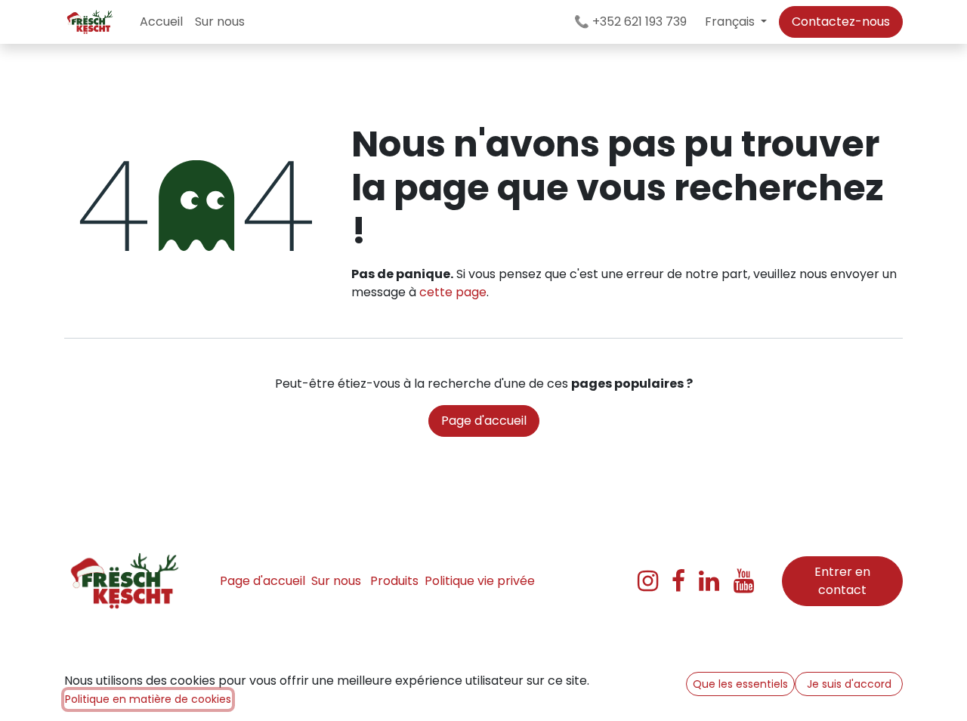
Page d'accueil (484, 420)
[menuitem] (161, 22)
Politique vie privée (480, 580)
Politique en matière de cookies (148, 699)
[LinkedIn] (709, 581)
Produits (394, 580)
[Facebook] (678, 581)
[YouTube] (744, 581)
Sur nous (336, 580)
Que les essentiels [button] (740, 684)
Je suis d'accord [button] (849, 684)
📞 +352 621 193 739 (629, 21)
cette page (453, 292)
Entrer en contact (842, 581)
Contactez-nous (841, 21)
